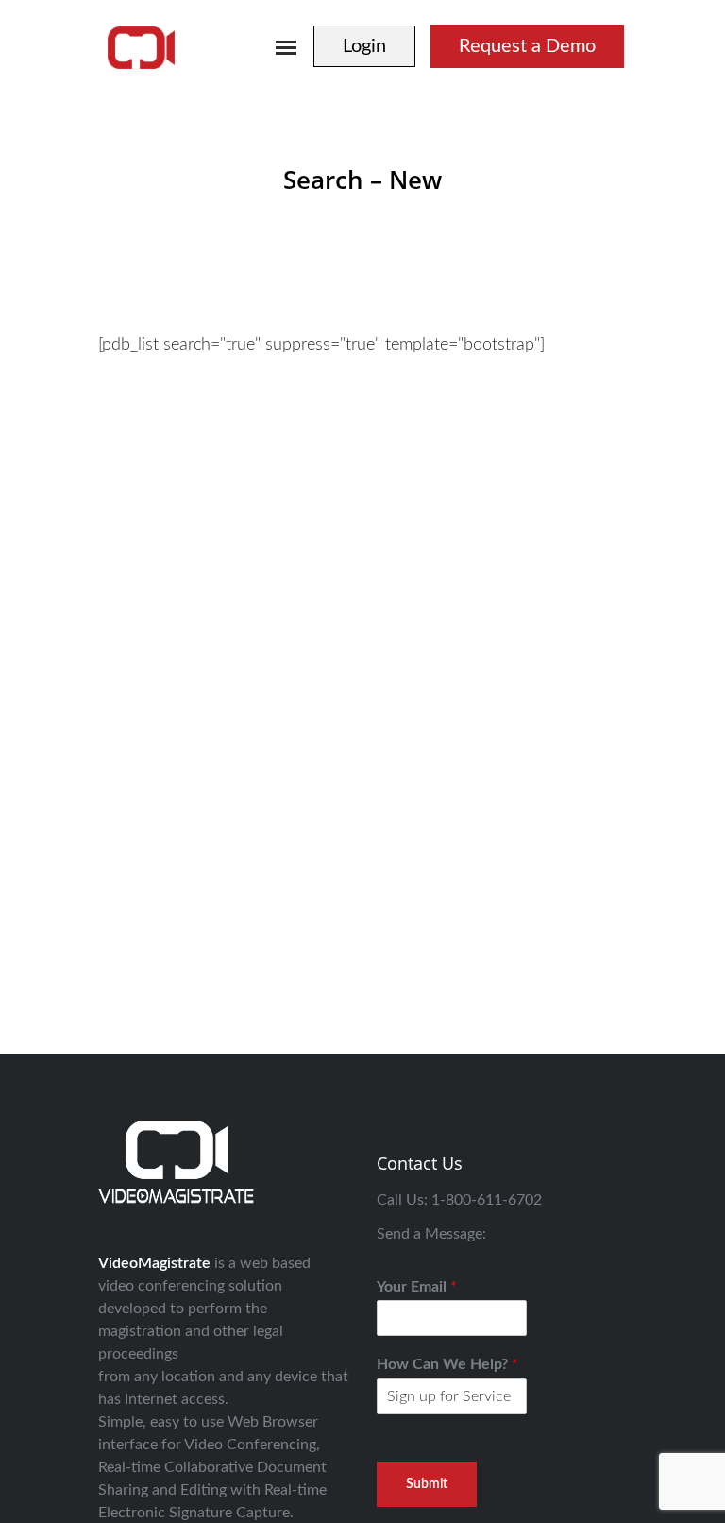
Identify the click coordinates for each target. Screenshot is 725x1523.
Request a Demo (527, 46)
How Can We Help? (447, 1364)
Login (364, 46)
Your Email (417, 1286)
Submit (426, 1484)
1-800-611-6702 (486, 1199)
